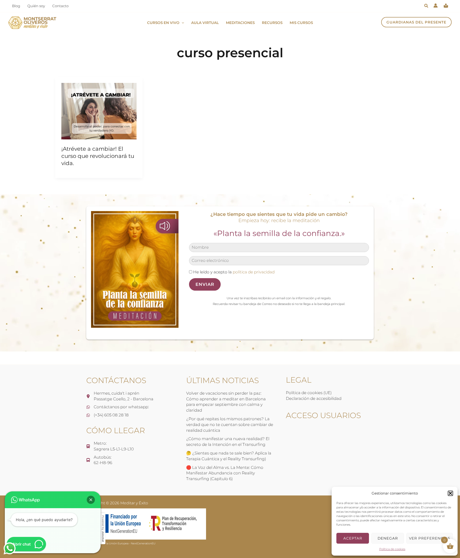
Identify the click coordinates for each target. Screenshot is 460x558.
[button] (450, 493)
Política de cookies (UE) (309, 392)
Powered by (103, 528)
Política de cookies (392, 549)
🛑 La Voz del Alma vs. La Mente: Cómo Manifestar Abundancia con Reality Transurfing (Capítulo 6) (224, 473)
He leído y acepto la (233, 272)
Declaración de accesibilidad (313, 398)
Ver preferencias (429, 538)
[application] (181, 22)
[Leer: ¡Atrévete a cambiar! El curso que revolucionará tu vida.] (99, 110)
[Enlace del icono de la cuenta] (435, 5)
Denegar (388, 538)
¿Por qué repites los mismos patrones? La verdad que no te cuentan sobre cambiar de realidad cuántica (229, 424)
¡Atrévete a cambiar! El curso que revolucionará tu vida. (97, 156)
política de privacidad (254, 272)
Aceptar (352, 538)
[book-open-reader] (446, 5)
